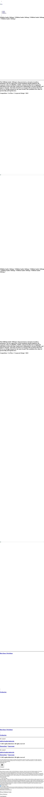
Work (3, 11)
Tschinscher (3, 692)
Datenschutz (3, 746)
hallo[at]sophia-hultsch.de (7, 741)
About (3, 12)
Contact (4, 13)
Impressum (11, 746)
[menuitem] (23, 1)
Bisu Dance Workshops (6, 653)
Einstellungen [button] (2, 762)
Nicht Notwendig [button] (3, 777)
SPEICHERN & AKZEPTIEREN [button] (6, 789)
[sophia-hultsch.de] (22, 6)
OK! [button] (5, 762)
